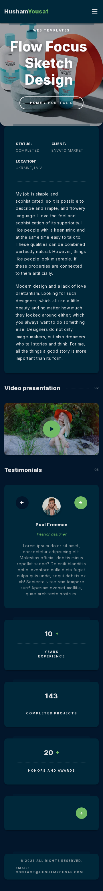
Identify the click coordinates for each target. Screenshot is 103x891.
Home (36, 103)
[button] (22, 502)
